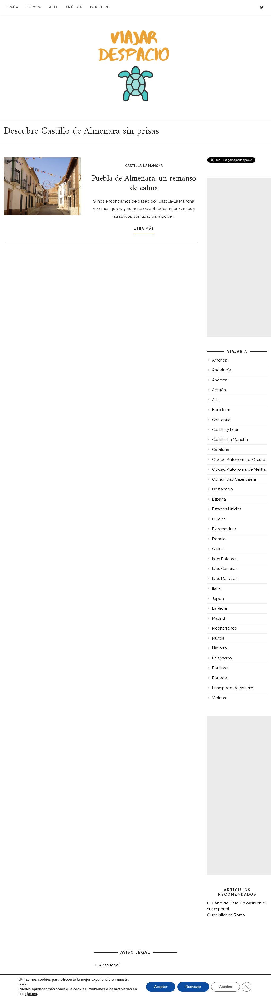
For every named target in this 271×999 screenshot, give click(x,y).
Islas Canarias (224, 568)
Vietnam (219, 697)
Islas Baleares (224, 558)
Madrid (218, 618)
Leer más (144, 228)
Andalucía (221, 370)
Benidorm (221, 409)
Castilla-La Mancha (144, 166)
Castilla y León (226, 429)
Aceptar (160, 986)
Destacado (222, 489)
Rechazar (193, 986)
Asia (53, 7)
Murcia (218, 638)
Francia (218, 539)
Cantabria (221, 419)
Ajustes (225, 986)
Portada (219, 678)
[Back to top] (259, 987)
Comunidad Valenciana (234, 479)
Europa (33, 7)
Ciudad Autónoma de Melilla (239, 469)
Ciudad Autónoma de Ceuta (238, 459)
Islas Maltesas (224, 578)
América (74, 7)
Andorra (219, 380)
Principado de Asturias (233, 687)
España (11, 7)
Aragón (219, 389)
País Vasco (222, 658)
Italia (216, 588)
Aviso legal (109, 965)
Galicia (218, 548)
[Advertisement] (239, 257)
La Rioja (219, 608)
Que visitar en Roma (226, 915)
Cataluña (220, 449)
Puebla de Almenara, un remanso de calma (144, 183)
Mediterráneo (224, 628)
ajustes (31, 994)
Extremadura (224, 529)
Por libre (100, 7)
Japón (218, 598)
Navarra (219, 648)
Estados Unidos (226, 509)
